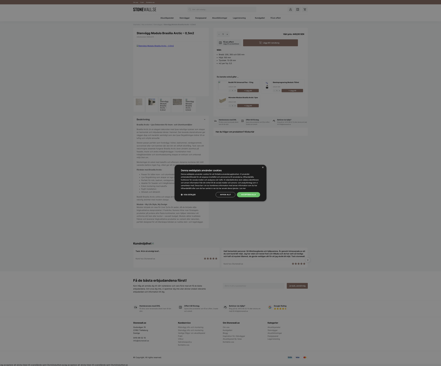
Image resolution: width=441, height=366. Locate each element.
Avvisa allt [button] (225, 194)
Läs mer (242, 188)
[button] (188, 194)
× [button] (263, 167)
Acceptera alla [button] (248, 194)
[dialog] (220, 183)
